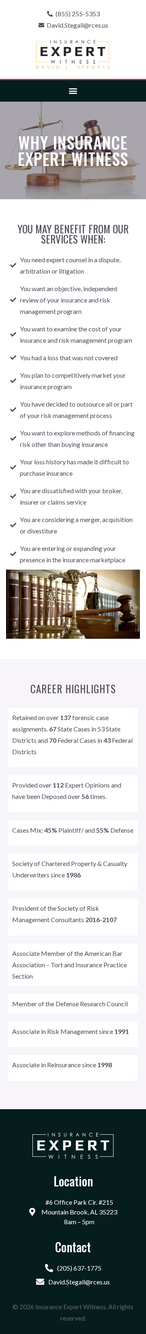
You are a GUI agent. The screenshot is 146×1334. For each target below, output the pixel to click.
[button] (73, 91)
